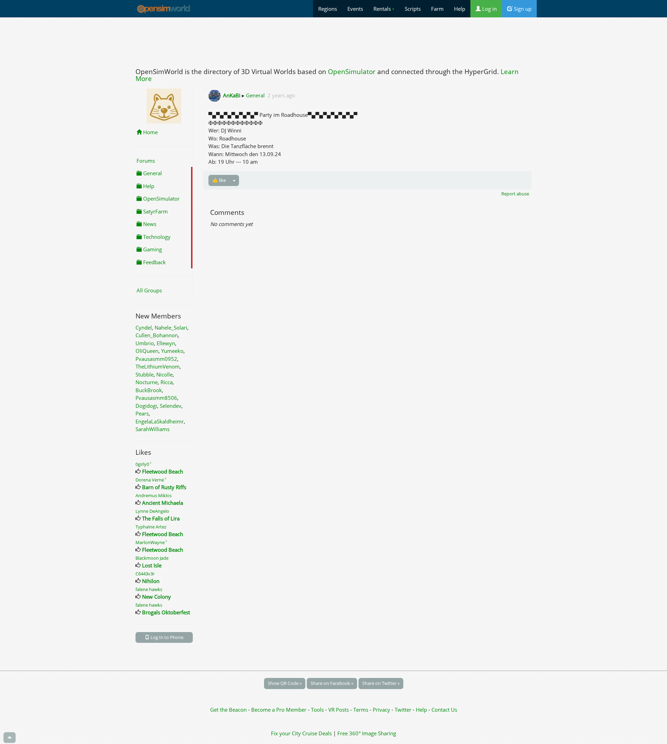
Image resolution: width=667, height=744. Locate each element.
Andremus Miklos (153, 495)
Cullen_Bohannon (156, 335)
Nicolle (164, 374)
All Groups (149, 290)
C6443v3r (145, 574)
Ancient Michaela (162, 502)
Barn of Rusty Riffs (164, 487)
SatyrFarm (155, 211)
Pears (142, 413)
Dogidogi (146, 405)
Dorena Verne (151, 480)
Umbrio (144, 343)
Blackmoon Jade (151, 558)
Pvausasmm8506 (156, 397)
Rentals (383, 8)
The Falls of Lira (161, 518)
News (149, 223)
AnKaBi (231, 95)
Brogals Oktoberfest (166, 612)
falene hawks (148, 589)
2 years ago (281, 95)
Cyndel (143, 327)
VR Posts (339, 709)
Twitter (403, 709)
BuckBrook (148, 390)
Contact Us (444, 709)
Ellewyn (166, 343)
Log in (489, 8)
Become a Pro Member (279, 709)
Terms (361, 709)
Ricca (166, 382)
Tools (318, 709)
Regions (327, 8)
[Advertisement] (333, 40)
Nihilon (150, 580)
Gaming (152, 249)
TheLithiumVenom (157, 366)
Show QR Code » (285, 683)
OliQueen (146, 350)
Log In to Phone (166, 637)
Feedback (154, 262)
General (152, 173)
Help (459, 8)
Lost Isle (152, 565)
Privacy (381, 709)
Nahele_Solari (171, 327)
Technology (156, 236)
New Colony (156, 596)
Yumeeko (172, 350)
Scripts (413, 8)
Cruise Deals (317, 733)
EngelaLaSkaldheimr (159, 421)
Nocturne (146, 382)
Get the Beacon (228, 709)
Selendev (170, 405)
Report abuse (515, 194)
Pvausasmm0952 (156, 358)
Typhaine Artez (150, 527)
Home (150, 132)
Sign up (522, 8)
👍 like (219, 180)
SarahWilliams (152, 429)
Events (355, 8)
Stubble (144, 374)
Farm (437, 8)
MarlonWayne (151, 542)
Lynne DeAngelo (152, 511)
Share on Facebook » (332, 683)
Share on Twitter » (381, 683)
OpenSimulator (352, 71)
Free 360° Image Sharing (366, 733)
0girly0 (143, 464)
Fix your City (286, 733)
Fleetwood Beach (162, 471)
